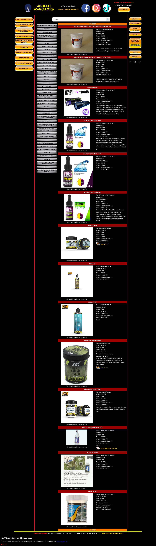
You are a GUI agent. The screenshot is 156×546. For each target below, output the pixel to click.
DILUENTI (46, 79)
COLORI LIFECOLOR (47, 46)
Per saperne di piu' (62, 541)
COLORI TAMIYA (46, 49)
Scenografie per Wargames (24, 30)
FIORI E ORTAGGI (47, 113)
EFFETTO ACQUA (47, 83)
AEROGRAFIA (47, 29)
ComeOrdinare (135, 29)
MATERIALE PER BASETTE (46, 143)
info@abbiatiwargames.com (68, 9)
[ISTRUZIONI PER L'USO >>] (118, 447)
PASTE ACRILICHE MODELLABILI (46, 149)
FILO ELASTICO (46, 110)
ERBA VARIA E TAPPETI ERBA (46, 103)
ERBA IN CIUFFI (46, 89)
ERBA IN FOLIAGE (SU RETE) (47, 100)
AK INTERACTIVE (47, 32)
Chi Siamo (135, 19)
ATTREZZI (47, 40)
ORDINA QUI (124, 9)
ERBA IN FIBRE (46, 92)
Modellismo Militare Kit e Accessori (24, 25)
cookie (135, 52)
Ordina (135, 35)
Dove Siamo (135, 24)
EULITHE (46, 106)
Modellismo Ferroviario (24, 20)
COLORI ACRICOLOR (47, 59)
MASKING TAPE (46, 140)
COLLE (47, 43)
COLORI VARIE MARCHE (47, 56)
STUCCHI (46, 167)
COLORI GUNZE (46, 68)
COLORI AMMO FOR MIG (47, 65)
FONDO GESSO (46, 121)
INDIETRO (92, 24)
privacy (135, 57)
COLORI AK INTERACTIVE (46, 62)
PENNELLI (47, 152)
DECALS (46, 76)
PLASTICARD (47, 159)
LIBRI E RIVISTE (46, 133)
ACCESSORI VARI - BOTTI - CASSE (47, 25)
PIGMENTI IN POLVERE (46, 156)
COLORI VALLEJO (47, 52)
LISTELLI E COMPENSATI (47, 136)
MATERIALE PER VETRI (46, 146)
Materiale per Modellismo (24, 36)
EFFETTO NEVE (46, 86)
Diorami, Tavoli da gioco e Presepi (24, 41)
